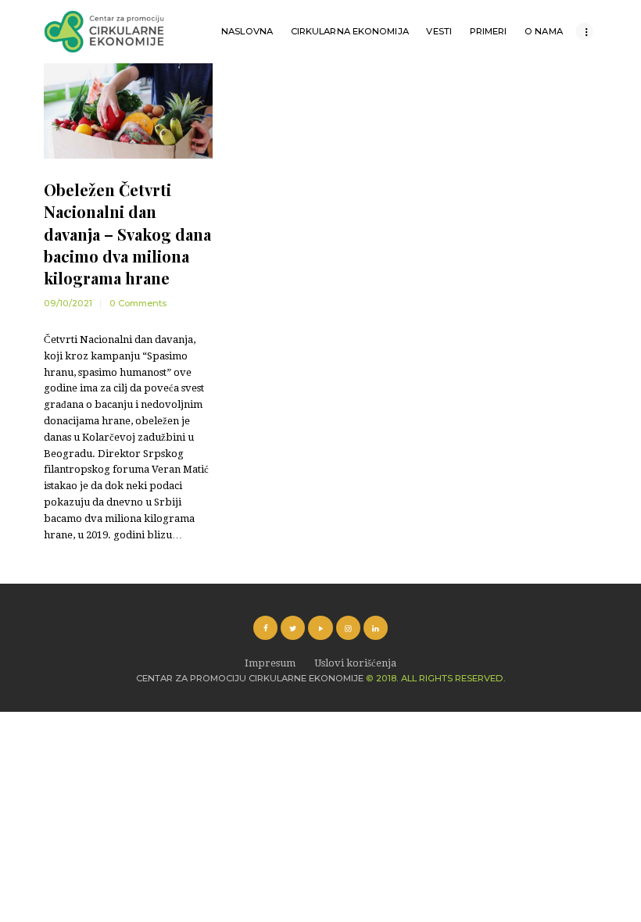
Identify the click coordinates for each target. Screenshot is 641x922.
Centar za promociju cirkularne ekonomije (249, 678)
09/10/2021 (68, 303)
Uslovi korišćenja (355, 663)
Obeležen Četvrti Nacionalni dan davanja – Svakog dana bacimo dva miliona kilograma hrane (127, 234)
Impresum (270, 663)
